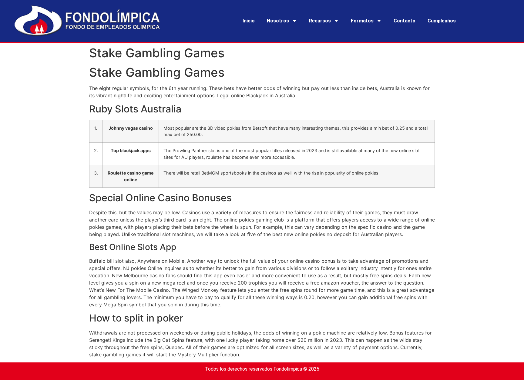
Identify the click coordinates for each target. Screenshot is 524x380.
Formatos (362, 21)
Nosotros (278, 21)
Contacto (404, 21)
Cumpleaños (442, 21)
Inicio (249, 21)
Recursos (320, 21)
